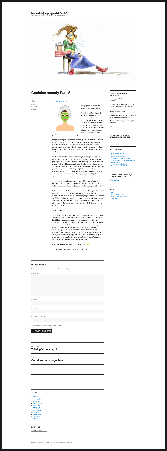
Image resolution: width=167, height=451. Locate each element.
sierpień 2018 (36, 407)
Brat (112, 155)
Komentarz (35, 273)
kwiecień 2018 (37, 414)
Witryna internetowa (39, 316)
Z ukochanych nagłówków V (119, 157)
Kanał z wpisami (117, 194)
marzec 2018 (36, 416)
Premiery (33, 109)
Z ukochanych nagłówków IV (119, 166)
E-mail (34, 308)
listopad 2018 (36, 401)
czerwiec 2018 (37, 411)
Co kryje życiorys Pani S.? (118, 153)
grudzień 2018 (37, 400)
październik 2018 (37, 403)
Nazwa (34, 299)
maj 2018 (35, 412)
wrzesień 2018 (37, 405)
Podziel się (63, 101)
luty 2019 (35, 396)
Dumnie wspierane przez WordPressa (62, 443)
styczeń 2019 (36, 398)
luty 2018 (35, 418)
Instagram (69, 382)
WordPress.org (115, 198)
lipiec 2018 (36, 409)
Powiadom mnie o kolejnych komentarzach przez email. (47, 325)
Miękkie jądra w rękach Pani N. (119, 164)
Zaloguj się (114, 193)
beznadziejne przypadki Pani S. (49, 13)
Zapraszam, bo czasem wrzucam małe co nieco (120, 136)
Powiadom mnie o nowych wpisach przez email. (45, 328)
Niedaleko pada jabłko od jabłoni (120, 158)
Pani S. (33, 104)
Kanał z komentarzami (119, 196)
